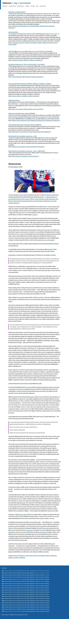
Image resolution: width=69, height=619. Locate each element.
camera (15, 555)
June (23, 573)
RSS (37, 6)
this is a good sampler (47, 240)
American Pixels (13, 32)
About (5, 6)
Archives (12, 6)
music (31, 132)
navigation (51, 26)
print (28, 132)
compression (16, 42)
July (25, 573)
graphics (39, 42)
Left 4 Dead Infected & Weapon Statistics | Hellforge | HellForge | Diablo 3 (29, 83)
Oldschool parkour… (14, 100)
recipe (28, 146)
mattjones (33, 120)
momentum (41, 555)
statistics (24, 96)
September (32, 573)
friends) (49, 249)
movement (31, 26)
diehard (42, 26)
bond (28, 120)
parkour (21, 109)
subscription (15, 132)
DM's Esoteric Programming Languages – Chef (22, 136)
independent (40, 132)
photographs (12, 44)
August (28, 573)
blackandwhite (28, 109)
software (14, 146)
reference (19, 96)
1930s (40, 109)
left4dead (36, 96)
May (21, 570)
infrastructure (41, 120)
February (11, 573)
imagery (22, 42)
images (55, 42)
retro (16, 109)
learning (20, 60)
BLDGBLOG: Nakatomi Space (16, 12)
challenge (32, 60)
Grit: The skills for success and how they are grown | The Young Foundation (30, 51)
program (30, 156)
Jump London (23, 514)
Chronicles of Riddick (45, 532)
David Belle (11, 255)
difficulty (26, 60)
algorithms (33, 42)
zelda (23, 77)
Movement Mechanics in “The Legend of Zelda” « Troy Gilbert (26, 64)
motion (14, 120)
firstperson (21, 555)
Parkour (34, 214)
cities (46, 26)
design (34, 77)
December (46, 577)
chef (31, 146)
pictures (27, 42)
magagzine (23, 132)
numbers (30, 96)
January (6, 573)
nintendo (19, 77)
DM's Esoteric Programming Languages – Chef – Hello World (26, 151)
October (37, 575)
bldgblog (37, 26)
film (20, 26)
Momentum (14, 164)
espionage (56, 120)
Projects (20, 6)
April (18, 573)
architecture (15, 26)
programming (21, 146)
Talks (27, 6)
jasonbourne (49, 120)
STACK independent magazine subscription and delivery (25, 125)
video (13, 109)
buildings (25, 26)
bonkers (41, 146)
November (41, 575)
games (14, 77)
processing (49, 42)
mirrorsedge (33, 555)
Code (33, 6)
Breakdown (11, 532)
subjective (22, 557)
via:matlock (38, 60)
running (16, 557)
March (15, 573)
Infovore (7, 3)
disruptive (11, 28)
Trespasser (29, 530)
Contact (43, 6)
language (36, 146)
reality (44, 42)
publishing (47, 132)
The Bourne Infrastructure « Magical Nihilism (21, 113)
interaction (39, 77)
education (15, 60)
